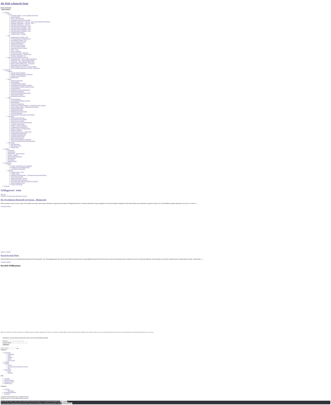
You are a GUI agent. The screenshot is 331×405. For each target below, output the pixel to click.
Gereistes (6, 12)
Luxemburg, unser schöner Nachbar (21, 20)
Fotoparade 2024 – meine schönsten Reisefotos (24, 59)
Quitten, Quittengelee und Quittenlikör (21, 166)
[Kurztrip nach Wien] (32, 250)
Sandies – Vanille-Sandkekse (19, 125)
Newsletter (7, 394)
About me (7, 186)
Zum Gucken (11, 142)
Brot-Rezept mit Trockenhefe (19, 119)
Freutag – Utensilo (13, 155)
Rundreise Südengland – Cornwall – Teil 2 (22, 23)
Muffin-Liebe (14, 77)
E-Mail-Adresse (6, 342)
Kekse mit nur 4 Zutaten (17, 121)
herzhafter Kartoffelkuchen (18, 135)
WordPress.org (8, 383)
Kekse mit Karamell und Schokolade (21, 139)
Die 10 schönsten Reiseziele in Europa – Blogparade (25, 68)
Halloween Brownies (17, 80)
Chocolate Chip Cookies (17, 124)
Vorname (4, 341)
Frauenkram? (11, 159)
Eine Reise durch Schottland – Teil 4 (21, 26)
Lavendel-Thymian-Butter (18, 169)
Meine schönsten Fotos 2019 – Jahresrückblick (23, 66)
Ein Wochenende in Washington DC (21, 38)
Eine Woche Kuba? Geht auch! (19, 52)
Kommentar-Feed (9, 382)
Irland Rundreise (15, 17)
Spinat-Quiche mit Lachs (18, 118)
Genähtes (6, 149)
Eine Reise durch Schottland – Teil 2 (21, 29)
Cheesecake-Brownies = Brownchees (21, 132)
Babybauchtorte (15, 144)
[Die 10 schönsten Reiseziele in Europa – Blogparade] (3, 194)
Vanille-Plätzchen (16, 99)
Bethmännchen (15, 102)
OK (62, 401)
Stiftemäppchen (12, 158)
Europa (10, 14)
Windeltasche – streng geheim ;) (16, 153)
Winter (9, 97)
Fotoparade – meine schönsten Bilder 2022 (22, 62)
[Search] (17, 348)
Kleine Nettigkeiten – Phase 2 (19, 178)
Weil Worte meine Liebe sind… (19, 180)
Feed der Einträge (9, 380)
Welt (9, 35)
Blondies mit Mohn (16, 130)
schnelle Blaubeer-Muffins (18, 73)
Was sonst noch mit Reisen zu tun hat (18, 57)
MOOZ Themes (11, 398)
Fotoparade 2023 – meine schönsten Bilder (22, 60)
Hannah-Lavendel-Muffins (18, 76)
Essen (9, 164)
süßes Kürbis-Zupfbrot (17, 94)
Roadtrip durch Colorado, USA (19, 37)
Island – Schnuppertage (17, 18)
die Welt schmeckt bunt (14, 3)
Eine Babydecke (12, 161)
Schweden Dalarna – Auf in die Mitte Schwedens (24, 15)
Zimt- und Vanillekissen (17, 104)
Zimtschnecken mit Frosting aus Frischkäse (22, 114)
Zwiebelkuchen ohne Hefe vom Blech (21, 85)
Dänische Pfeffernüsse (17, 108)
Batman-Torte (15, 147)
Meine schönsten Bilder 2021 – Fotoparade (22, 63)
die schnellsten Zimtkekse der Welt (20, 101)
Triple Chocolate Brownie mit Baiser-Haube (23, 141)
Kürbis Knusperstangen (17, 91)
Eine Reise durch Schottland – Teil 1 (21, 31)
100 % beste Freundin (17, 177)
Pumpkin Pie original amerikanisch (20, 90)
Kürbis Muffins (15, 82)
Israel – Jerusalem (16, 51)
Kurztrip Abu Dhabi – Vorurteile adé (21, 54)
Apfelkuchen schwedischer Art (19, 127)
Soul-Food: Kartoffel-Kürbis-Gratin (20, 93)
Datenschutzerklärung (10, 392)
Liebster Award (15, 173)
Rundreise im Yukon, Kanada (19, 48)
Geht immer (11, 116)
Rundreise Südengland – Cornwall (20, 25)
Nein (65, 401)
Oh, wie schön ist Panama (18, 46)
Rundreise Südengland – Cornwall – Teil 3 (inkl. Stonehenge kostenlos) (30, 21)
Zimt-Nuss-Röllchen (16, 113)
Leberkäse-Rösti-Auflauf (18, 136)
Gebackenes (7, 69)
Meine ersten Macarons (17, 138)
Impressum (11, 390)
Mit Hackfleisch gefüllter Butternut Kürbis (22, 87)
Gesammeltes (7, 163)
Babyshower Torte (16, 145)
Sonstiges (10, 170)
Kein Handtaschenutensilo (15, 156)
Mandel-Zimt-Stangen (17, 110)
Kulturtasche (11, 150)
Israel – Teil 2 (14, 49)
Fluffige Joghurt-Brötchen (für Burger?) (22, 74)
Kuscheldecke (11, 152)
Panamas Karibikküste (17, 43)
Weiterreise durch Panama (18, 45)
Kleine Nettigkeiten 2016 (18, 183)
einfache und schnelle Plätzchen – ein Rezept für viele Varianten (28, 105)
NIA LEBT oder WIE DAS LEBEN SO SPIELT (24, 181)
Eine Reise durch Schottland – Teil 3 (21, 28)
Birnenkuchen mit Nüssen (18, 96)
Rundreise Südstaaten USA (18, 56)
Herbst (9, 79)
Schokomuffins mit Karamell (19, 133)
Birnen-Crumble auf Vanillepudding (21, 128)
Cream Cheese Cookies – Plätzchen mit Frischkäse (25, 107)
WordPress (25, 398)
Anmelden (7, 378)
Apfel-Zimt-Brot (15, 88)
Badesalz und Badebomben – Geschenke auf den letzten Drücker (28, 175)
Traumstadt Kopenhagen (17, 32)
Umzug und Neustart (16, 184)
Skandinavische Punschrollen (19, 111)
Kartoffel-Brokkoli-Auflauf (18, 83)
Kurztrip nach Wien (10, 255)
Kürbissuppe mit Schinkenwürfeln (20, 167)
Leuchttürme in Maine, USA (19, 40)
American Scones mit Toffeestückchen (21, 122)
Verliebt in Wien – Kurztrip (18, 34)
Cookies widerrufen (67, 403)
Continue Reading (6, 206)
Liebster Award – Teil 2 (17, 172)
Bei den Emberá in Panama (18, 42)
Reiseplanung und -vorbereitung (20, 65)
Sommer (10, 71)
